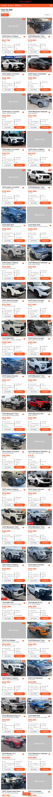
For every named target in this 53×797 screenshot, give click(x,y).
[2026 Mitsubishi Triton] (39, 26)
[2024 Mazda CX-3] (13, 743)
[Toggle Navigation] (51, 5)
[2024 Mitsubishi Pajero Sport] (13, 705)
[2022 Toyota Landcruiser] (13, 781)
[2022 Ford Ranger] (39, 781)
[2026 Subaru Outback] (13, 26)
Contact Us (19, 52)
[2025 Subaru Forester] (13, 290)
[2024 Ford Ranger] (13, 630)
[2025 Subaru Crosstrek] (13, 441)
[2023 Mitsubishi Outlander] (39, 743)
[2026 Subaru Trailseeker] (39, 63)
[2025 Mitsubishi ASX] (39, 403)
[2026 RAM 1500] (13, 214)
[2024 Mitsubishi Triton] (39, 517)
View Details (7, 52)
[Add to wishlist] (24, 37)
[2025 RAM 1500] (13, 328)
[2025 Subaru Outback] (13, 479)
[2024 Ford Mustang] (39, 668)
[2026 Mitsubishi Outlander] (39, 101)
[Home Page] (26, 2)
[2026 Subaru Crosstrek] (13, 63)
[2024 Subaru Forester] (39, 554)
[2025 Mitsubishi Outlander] (39, 252)
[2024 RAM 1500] (13, 592)
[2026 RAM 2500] (39, 214)
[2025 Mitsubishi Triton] (39, 366)
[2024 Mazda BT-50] (39, 592)
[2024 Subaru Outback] (13, 554)
